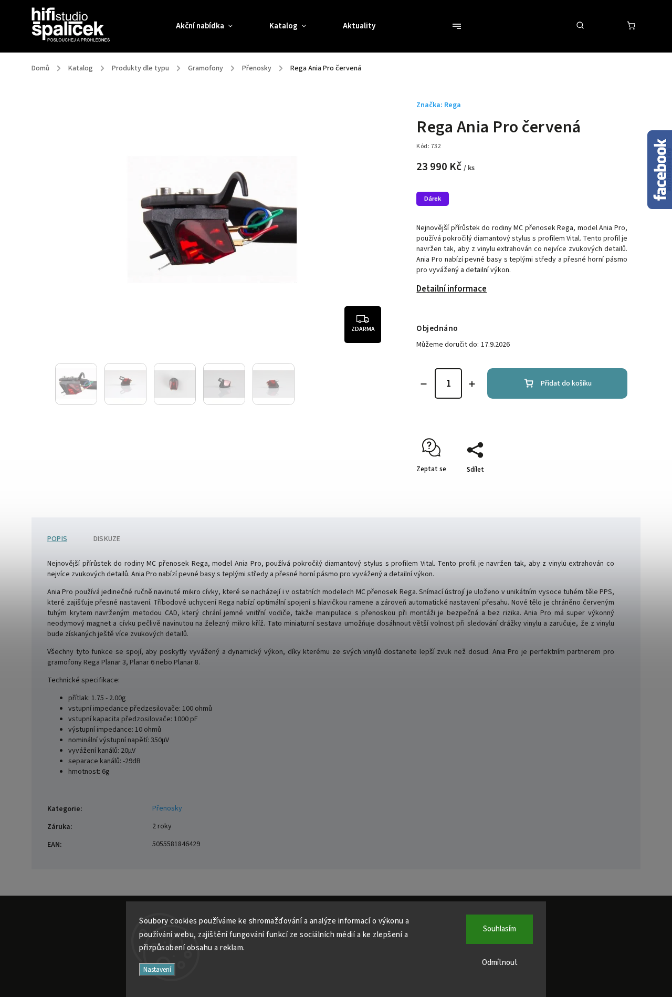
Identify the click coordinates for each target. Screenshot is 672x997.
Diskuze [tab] (106, 539)
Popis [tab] (57, 539)
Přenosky (167, 808)
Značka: (438, 105)
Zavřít (594, 488)
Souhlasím (499, 928)
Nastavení (157, 969)
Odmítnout (500, 962)
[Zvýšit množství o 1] (472, 384)
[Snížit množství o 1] (423, 384)
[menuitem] (213, 26)
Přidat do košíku (566, 383)
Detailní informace (451, 289)
